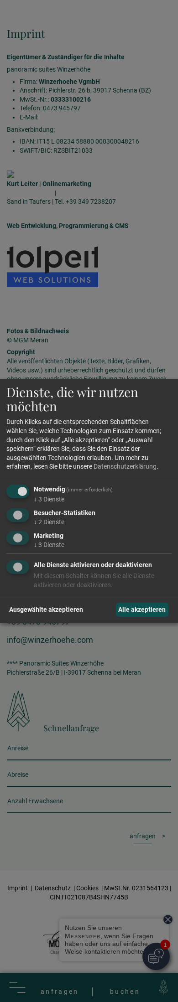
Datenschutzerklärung (125, 466)
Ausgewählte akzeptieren (46, 609)
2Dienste (49, 522)
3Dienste (49, 499)
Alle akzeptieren (142, 609)
